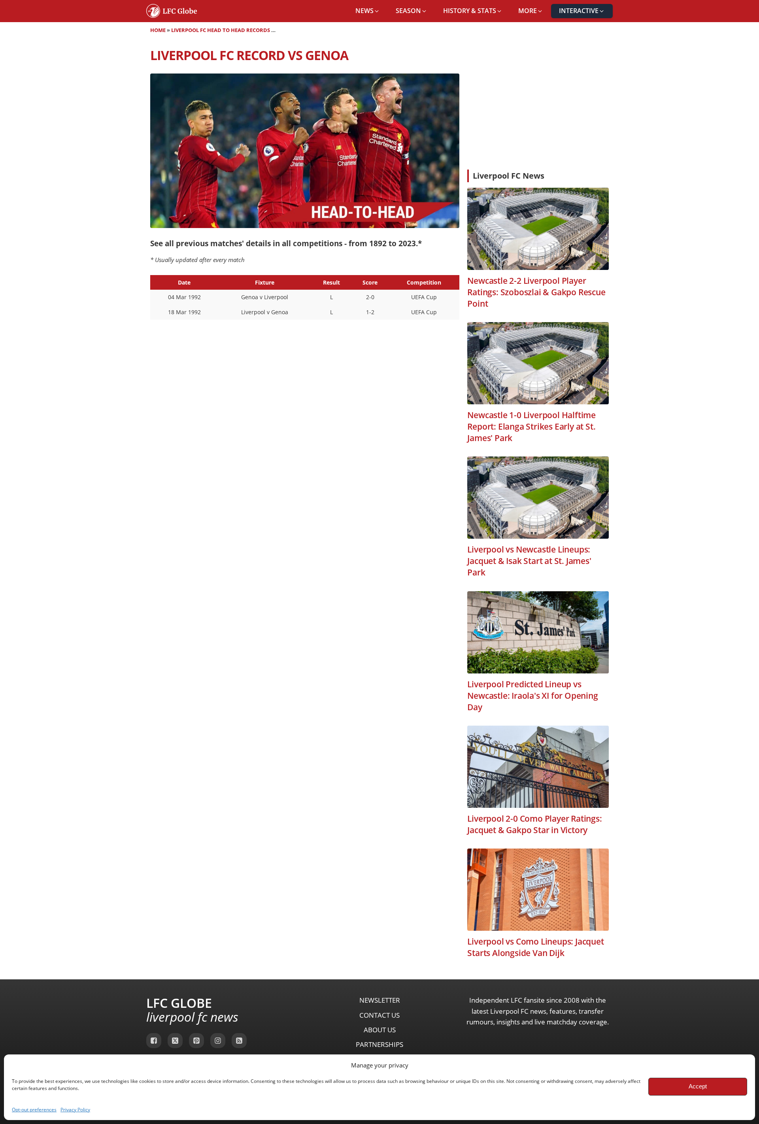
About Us (380, 1029)
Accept (698, 1086)
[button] (367, 11)
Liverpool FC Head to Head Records (220, 30)
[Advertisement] (538, 104)
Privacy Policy (75, 1109)
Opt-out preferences (34, 1109)
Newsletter (379, 1000)
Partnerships (379, 1044)
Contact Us (379, 1015)
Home (158, 30)
